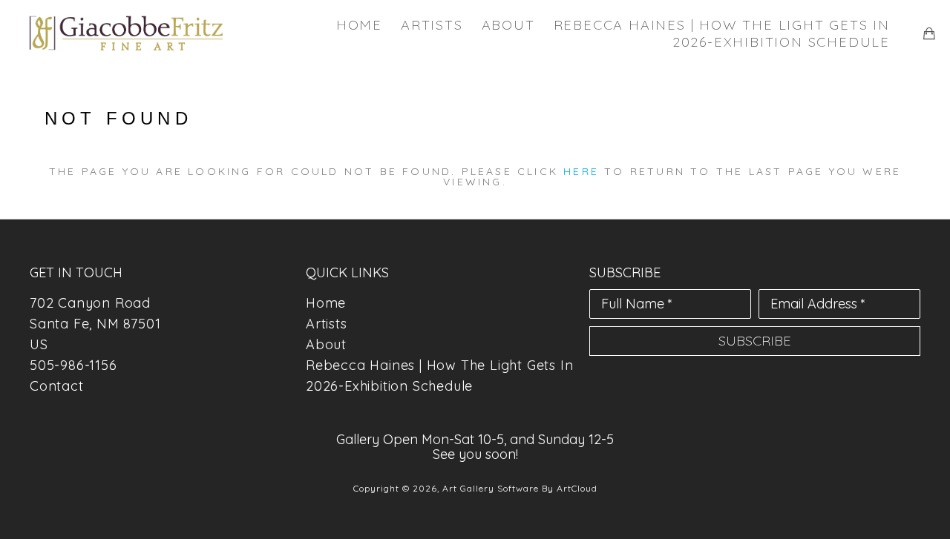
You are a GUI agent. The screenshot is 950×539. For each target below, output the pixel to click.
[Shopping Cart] (929, 33)
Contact (57, 385)
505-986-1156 (73, 365)
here (581, 171)
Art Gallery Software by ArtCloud (519, 488)
